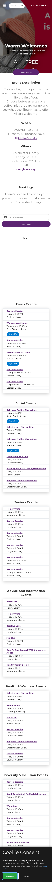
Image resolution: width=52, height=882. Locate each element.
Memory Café (13, 509)
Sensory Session (15, 311)
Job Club (11, 638)
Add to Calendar (27, 138)
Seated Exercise (15, 521)
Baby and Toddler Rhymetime (22, 410)
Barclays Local (14, 626)
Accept (10, 876)
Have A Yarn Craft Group (19, 352)
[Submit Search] (22, 5)
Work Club (12, 602)
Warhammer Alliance (17, 323)
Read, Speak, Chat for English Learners (26, 468)
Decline (25, 876)
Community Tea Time (17, 456)
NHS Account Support (18, 842)
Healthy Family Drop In (18, 665)
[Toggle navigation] (4, 5)
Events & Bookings (39, 5)
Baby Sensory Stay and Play (21, 427)
